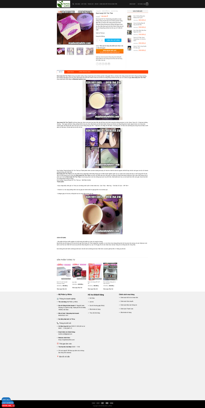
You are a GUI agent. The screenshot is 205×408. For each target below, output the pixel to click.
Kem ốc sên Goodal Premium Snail (62, 282)
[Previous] (59, 28)
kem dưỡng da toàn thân (109, 58)
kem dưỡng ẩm (117, 57)
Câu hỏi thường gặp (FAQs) (97, 305)
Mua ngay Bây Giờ (62, 289)
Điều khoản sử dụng (95, 309)
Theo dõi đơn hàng (95, 313)
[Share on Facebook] (97, 63)
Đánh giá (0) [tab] (70, 71)
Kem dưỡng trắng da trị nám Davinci (109, 282)
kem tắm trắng (114, 11)
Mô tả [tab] (60, 72)
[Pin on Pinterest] (106, 63)
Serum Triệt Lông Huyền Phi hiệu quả (139, 47)
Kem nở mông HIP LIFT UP (94, 282)
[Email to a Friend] (103, 63)
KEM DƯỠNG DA (106, 11)
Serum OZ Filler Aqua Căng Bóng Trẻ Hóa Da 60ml (139, 39)
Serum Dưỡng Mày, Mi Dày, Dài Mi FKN (139, 23)
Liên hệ (96, 4)
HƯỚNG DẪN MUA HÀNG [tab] (84, 71)
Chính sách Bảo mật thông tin (129, 305)
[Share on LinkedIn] (109, 63)
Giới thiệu (83, 4)
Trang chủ (90, 4)
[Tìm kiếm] (73, 4)
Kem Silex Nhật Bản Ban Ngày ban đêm (139, 31)
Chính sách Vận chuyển (127, 301)
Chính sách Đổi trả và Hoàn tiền (108, 4)
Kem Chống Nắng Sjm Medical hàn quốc (139, 16)
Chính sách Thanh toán (127, 309)
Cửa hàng (77, 4)
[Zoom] (59, 44)
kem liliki (74, 282)
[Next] (90, 28)
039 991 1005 (6, 405)
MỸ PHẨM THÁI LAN (100, 60)
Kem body (103, 57)
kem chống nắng (110, 57)
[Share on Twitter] (100, 63)
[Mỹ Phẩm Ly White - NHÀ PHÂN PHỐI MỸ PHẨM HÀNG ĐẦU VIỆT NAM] (63, 4)
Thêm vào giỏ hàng (113, 40)
